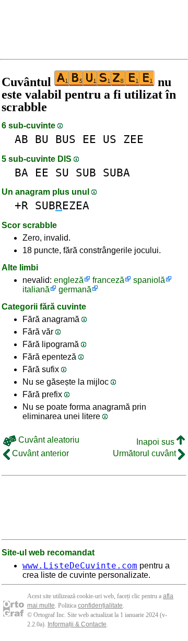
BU (42, 139)
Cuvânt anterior (39, 453)
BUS (65, 139)
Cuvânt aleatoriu (47, 439)
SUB (86, 172)
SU (62, 172)
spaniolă (149, 280)
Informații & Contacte (77, 624)
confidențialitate (100, 605)
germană (74, 289)
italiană (36, 289)
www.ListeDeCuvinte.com (79, 566)
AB (21, 139)
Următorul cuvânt (145, 453)
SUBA (116, 172)
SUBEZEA (62, 205)
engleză (69, 280)
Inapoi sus (156, 441)
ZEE (133, 139)
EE (89, 139)
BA (21, 172)
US (109, 139)
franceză (108, 280)
